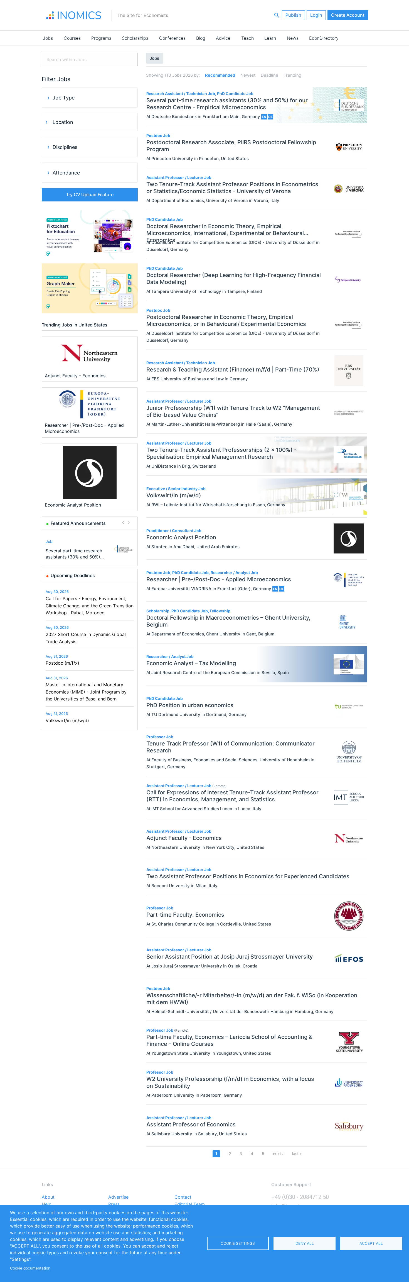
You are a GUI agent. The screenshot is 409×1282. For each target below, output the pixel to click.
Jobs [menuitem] (48, 38)
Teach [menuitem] (247, 38)
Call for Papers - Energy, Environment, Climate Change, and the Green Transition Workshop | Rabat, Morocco (90, 605)
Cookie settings (238, 1243)
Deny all (304, 1243)
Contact (182, 1197)
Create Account (347, 15)
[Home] (73, 15)
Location (63, 122)
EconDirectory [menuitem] (324, 38)
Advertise (118, 1197)
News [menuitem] (293, 38)
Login (316, 15)
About (48, 1197)
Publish (293, 15)
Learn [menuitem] (270, 38)
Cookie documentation (30, 1268)
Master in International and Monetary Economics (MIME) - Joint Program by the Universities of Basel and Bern (86, 692)
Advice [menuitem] (223, 38)
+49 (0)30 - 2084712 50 (300, 1197)
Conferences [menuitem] (172, 38)
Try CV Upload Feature (90, 194)
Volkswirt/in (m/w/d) (67, 720)
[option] (90, 549)
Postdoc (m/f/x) (62, 663)
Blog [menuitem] (200, 38)
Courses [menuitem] (72, 38)
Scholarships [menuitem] (135, 38)
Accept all (371, 1243)
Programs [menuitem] (101, 38)
